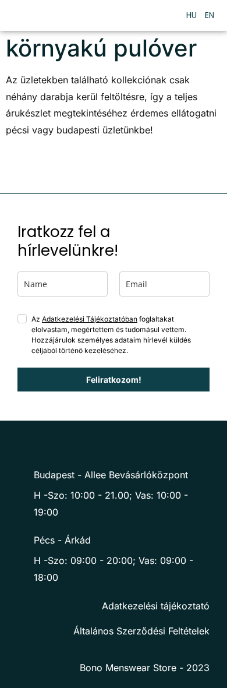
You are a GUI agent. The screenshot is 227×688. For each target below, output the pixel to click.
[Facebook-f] (99, 443)
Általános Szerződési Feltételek (141, 631)
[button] (162, 15)
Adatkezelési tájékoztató (156, 606)
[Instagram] (122, 443)
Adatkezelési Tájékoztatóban (89, 319)
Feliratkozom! (113, 379)
